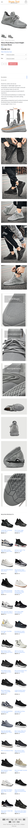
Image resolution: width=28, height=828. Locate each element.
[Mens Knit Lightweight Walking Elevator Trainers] (7, 723)
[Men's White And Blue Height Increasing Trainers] (7, 542)
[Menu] (2, 2)
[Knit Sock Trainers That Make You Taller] (21, 542)
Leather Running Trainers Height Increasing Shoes (20, 691)
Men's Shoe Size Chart (6, 51)
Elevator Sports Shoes (10, 40)
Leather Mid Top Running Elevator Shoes (6, 531)
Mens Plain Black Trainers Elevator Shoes (6, 771)
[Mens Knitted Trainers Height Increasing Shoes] (21, 743)
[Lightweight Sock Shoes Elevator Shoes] (21, 704)
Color (2, 54)
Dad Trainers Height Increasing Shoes (19, 612)
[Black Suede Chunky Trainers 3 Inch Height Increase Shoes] (7, 683)
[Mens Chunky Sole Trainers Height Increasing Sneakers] (21, 803)
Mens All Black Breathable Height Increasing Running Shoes (6, 592)
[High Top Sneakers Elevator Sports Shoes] (7, 562)
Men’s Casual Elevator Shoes (7, 750)
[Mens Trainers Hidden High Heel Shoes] (7, 803)
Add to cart (13, 63)
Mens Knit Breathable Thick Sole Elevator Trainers (21, 671)
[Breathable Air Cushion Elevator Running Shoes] (21, 624)
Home (2, 40)
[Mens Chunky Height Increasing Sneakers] (21, 523)
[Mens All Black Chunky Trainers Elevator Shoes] (7, 663)
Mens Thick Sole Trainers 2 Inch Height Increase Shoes (7, 612)
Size (2, 58)
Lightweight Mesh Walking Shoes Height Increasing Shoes (6, 791)
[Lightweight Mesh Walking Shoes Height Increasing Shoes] (7, 782)
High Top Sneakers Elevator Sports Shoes (7, 570)
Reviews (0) (3, 80)
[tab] (14, 77)
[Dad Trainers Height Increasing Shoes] (21, 604)
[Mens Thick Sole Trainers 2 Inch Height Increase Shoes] (7, 604)
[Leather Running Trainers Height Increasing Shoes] (21, 683)
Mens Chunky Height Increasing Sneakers (19, 531)
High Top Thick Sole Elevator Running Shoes (20, 651)
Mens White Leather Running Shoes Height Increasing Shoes (19, 592)
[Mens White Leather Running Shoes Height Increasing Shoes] (21, 583)
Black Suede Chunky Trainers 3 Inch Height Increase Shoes (5, 691)
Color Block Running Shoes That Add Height (7, 712)
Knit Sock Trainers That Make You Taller (20, 550)
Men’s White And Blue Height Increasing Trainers (6, 550)
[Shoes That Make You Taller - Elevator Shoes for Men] (14, 2)
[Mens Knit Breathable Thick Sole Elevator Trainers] (21, 663)
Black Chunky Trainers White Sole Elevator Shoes (6, 651)
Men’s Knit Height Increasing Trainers (21, 771)
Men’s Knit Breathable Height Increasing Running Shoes (20, 791)
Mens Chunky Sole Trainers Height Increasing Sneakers (20, 811)
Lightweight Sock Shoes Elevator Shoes (20, 712)
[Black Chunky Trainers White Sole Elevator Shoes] (7, 643)
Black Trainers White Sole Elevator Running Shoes (20, 731)
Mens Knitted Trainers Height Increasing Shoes (20, 751)
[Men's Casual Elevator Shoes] (7, 743)
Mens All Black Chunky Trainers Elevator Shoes (6, 671)
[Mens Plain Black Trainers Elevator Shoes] (7, 763)
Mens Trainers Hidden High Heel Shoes (7, 811)
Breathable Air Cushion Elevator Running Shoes (20, 632)
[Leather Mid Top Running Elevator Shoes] (7, 523)
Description (4, 77)
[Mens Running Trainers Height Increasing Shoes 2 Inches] (21, 562)
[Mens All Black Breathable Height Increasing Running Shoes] (7, 583)
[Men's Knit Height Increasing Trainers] (21, 763)
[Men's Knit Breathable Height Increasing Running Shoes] (21, 782)
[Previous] (3, 19)
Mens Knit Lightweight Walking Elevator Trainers (6, 731)
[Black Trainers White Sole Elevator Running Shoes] (21, 723)
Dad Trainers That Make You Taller (6, 632)
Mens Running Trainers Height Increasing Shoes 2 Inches (20, 571)
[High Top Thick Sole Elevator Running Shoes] (21, 643)
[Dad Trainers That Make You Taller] (7, 624)
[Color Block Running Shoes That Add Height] (7, 704)
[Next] (24, 19)
